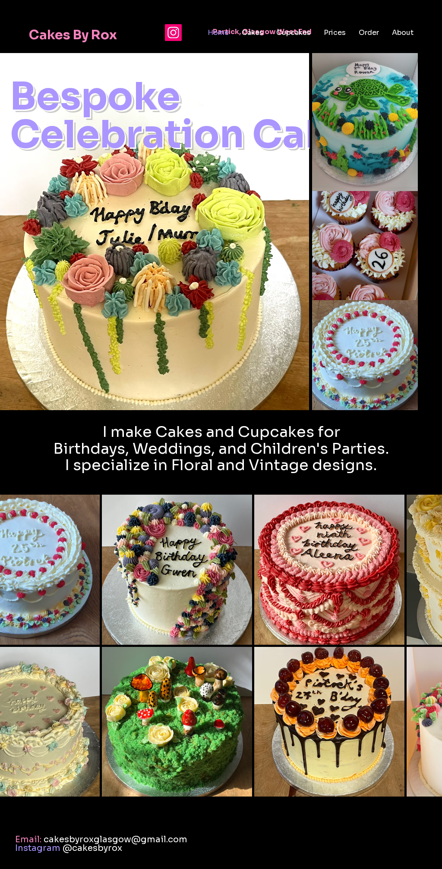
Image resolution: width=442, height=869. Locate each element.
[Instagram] (173, 32)
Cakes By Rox (74, 41)
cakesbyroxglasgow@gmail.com (115, 839)
